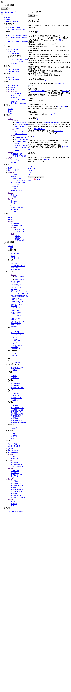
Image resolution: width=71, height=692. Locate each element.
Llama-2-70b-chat (19, 279)
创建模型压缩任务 (16, 160)
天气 (12, 438)
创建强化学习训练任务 (21, 145)
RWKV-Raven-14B (16, 313)
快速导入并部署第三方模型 (19, 59)
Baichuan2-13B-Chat (17, 303)
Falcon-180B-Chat (16, 323)
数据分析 (14, 176)
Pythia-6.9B (14, 347)
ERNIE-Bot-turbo (16, 284)
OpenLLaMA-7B (16, 315)
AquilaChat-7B (15, 309)
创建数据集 (14, 174)
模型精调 (10, 119)
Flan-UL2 (14, 326)
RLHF (13, 135)
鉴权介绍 (14, 264)
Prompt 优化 (11, 89)
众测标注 (14, 197)
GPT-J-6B (14, 339)
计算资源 (10, 217)
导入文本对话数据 (16, 178)
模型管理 (10, 460)
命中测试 (14, 211)
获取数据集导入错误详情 (18, 422)
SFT (12, 130)
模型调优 (10, 469)
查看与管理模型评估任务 (18, 156)
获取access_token (62, 106)
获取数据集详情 (16, 412)
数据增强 (14, 203)
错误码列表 (45, 159)
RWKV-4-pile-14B (16, 312)
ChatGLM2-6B (15, 298)
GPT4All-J (14, 342)
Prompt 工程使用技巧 (14, 91)
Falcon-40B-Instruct (16, 307)
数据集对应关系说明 (14, 170)
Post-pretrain (14, 120)
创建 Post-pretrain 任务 (21, 124)
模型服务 (10, 454)
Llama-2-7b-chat (19, 276)
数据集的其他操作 (16, 191)
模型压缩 (10, 158)
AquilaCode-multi (16, 334)
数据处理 (10, 199)
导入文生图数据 (16, 184)
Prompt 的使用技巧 (16, 93)
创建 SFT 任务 (19, 132)
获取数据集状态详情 (17, 414)
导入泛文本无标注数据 (18, 180)
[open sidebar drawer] (2, 2)
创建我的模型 (12, 77)
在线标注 (14, 195)
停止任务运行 (15, 400)
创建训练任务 (15, 393)
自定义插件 (18, 238)
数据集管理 (11, 172)
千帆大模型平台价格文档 (15, 512)
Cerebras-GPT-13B (16, 336)
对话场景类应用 (19, 229)
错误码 (13, 256)
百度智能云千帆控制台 (38, 91)
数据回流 (10, 168)
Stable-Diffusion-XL (16, 362)
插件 (12, 234)
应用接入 (10, 109)
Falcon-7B (14, 306)
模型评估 (10, 152)
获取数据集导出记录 (17, 420)
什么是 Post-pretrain (20, 122)
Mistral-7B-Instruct (16, 290)
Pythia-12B (14, 337)
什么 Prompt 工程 (13, 85)
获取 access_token (16, 269)
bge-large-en (14, 357)
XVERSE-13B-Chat (16, 304)
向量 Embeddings (13, 452)
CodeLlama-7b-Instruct (17, 333)
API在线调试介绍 (39, 129)
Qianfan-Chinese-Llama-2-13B (19, 293)
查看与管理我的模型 (14, 79)
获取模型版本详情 (16, 384)
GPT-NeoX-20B (15, 340)
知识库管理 (14, 209)
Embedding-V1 (15, 353)
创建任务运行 (15, 396)
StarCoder (14, 343)
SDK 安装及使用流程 (14, 446)
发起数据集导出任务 (17, 416)
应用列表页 (65, 91)
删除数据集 (14, 418)
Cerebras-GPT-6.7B (16, 348)
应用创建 (14, 227)
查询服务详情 (15, 378)
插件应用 (10, 500)
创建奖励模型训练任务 (21, 139)
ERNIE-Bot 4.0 (15, 281)
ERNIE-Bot (14, 282)
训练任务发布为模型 (17, 388)
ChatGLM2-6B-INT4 (17, 301)
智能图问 (14, 504)
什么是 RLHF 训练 (20, 137)
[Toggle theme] (2, 14)
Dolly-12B (14, 316)
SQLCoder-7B (15, 331)
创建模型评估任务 (16, 154)
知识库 (10, 205)
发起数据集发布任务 (17, 408)
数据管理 (10, 479)
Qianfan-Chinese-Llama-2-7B (19, 292)
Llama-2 (13, 275)
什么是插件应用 (16, 223)
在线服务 (10, 111)
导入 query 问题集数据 (18, 182)
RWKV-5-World (15, 324)
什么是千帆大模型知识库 (18, 207)
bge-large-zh (14, 355)
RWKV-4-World (15, 310)
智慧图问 (14, 436)
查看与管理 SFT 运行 (21, 134)
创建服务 (14, 376)
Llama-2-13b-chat (19, 278)
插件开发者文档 (19, 240)
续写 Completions (13, 450)
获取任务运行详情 (16, 398)
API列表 (59, 40)
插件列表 (17, 236)
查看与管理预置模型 (14, 69)
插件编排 (10, 221)
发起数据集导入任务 (17, 410)
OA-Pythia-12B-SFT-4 (17, 321)
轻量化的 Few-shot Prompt (18, 103)
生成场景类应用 (19, 232)
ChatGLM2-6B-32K (16, 299)
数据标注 (10, 193)
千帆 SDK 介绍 (12, 444)
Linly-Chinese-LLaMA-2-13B (19, 296)
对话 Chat (10, 448)
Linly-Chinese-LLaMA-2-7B (19, 295)
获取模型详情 (15, 386)
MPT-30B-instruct (16, 320)
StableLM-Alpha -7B (17, 345)
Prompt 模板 (11, 87)
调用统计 (10, 113)
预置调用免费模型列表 (14, 71)
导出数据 (14, 189)
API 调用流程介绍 (59, 83)
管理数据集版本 (16, 186)
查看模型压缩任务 (16, 162)
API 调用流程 (15, 254)
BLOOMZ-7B (15, 285)
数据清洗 (14, 201)
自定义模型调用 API (17, 368)
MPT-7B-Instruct (15, 318)
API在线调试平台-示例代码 (51, 122)
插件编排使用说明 (16, 225)
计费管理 (10, 219)
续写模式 (14, 370)
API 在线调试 (15, 258)
